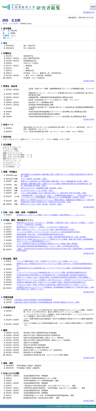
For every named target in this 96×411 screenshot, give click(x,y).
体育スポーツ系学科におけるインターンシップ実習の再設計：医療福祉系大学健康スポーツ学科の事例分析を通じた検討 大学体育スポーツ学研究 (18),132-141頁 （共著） (57, 201)
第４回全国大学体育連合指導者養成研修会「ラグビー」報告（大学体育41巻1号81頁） (48, 246)
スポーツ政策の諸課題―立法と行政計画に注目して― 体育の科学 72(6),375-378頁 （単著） (54, 193)
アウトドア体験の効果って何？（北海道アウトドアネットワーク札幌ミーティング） (47, 261)
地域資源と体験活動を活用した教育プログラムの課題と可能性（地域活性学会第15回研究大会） (52, 282)
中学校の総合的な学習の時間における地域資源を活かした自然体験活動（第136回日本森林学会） (52, 275)
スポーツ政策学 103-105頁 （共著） (34, 179)
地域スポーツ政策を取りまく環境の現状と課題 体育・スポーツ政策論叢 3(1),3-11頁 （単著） (55, 181)
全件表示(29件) (88, 401)
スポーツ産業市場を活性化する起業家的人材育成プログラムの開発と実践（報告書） (47, 244)
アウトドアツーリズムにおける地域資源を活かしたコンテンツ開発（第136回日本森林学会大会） (52, 272)
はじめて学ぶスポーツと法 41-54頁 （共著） (37, 190)
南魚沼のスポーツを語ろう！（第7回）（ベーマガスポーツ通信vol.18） (43, 227)
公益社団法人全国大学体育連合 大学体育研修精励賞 (33, 300)
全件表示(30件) (88, 207)
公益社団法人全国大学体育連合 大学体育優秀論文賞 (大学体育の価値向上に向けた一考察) (47, 302)
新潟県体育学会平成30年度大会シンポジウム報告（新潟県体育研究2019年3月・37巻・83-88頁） (52, 237)
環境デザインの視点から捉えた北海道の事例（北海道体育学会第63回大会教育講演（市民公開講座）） (54, 277)
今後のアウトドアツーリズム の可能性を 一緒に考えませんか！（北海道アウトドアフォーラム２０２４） (55, 280)
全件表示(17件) (88, 253)
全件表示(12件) (88, 81)
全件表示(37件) (88, 292)
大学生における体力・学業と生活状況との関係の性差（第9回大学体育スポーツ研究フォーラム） (52, 285)
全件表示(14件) (88, 119)
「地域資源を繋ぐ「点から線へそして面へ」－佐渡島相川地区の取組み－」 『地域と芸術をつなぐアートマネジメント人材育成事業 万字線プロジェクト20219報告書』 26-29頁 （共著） (57, 196)
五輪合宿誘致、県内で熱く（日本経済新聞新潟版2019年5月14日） (41, 234)
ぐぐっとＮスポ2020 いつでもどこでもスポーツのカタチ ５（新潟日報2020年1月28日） (49, 232)
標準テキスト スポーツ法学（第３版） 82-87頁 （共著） (42, 204)
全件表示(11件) (88, 358)
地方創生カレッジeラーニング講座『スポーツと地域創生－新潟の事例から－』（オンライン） (51, 215)
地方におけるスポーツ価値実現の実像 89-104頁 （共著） (42, 188)
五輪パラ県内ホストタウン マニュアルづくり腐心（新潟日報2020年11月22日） (46, 229)
